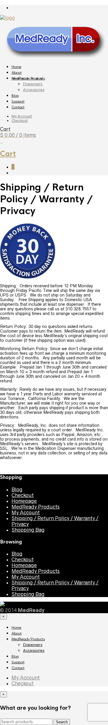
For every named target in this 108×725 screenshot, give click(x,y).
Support (18, 101)
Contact (18, 107)
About (17, 72)
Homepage (24, 501)
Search (62, 722)
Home (16, 67)
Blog (15, 95)
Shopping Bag (28, 530)
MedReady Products (28, 78)
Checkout (20, 120)
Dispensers (32, 84)
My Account (22, 116)
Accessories (33, 90)
